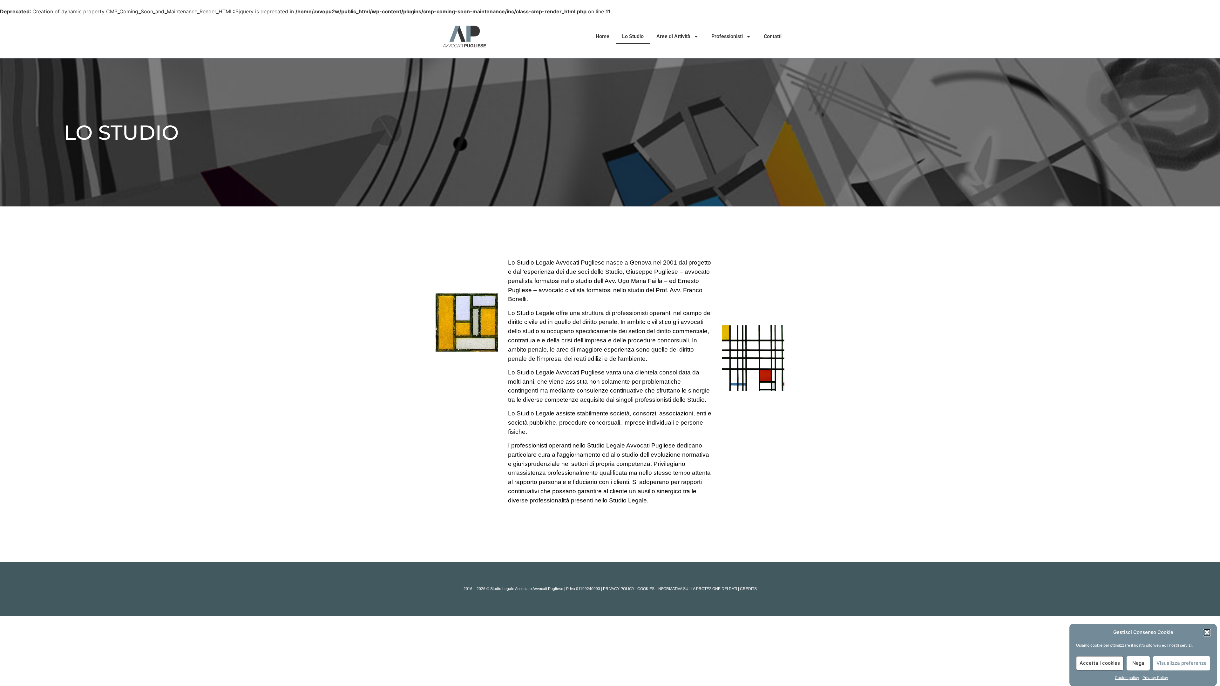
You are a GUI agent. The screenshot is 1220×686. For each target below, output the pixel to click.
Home (602, 36)
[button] (1207, 632)
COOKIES (645, 589)
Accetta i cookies (1100, 663)
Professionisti (727, 36)
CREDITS (748, 589)
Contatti (773, 36)
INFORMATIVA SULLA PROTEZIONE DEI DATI (697, 589)
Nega (1138, 663)
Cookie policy (1127, 677)
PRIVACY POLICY (618, 589)
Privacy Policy (1155, 677)
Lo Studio (633, 36)
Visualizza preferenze (1181, 663)
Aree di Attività (673, 36)
